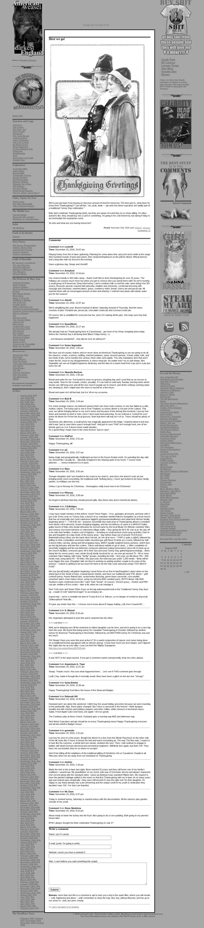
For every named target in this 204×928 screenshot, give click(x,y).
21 (177, 563)
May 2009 (25, 849)
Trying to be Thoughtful (24, 344)
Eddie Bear (165, 432)
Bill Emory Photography (24, 245)
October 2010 (26, 812)
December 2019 (28, 571)
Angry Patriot (19, 285)
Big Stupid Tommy (21, 294)
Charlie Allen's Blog (22, 248)
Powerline (18, 151)
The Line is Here (21, 142)
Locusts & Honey (168, 462)
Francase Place (168, 438)
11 (168, 560)
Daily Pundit (19, 131)
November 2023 (28, 468)
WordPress (126, 914)
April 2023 (25, 483)
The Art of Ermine (21, 265)
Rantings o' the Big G (170, 491)
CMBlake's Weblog (22, 300)
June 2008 (25, 873)
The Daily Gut (19, 129)
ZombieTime (19, 160)
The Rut (16, 370)
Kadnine (164, 451)
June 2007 (25, 899)
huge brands (166, 84)
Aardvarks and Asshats (171, 379)
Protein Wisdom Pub (23, 149)
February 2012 (27, 777)
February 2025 (27, 435)
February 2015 (27, 698)
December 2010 (28, 807)
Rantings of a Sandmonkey (26, 219)
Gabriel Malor (167, 441)
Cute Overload (20, 361)
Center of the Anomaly (171, 408)
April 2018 (25, 615)
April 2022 (25, 509)
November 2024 (28, 442)
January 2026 (27, 411)
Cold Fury (17, 125)
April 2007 (25, 904)
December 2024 (28, 439)
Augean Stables (20, 287)
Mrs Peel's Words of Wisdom (174, 471)
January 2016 (27, 674)
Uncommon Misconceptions (173, 530)
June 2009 (25, 847)
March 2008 (26, 880)
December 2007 (28, 886)
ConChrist (165, 410)
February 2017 (27, 645)
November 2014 (28, 704)
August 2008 (26, 869)
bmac (163, 401)
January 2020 (27, 569)
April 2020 (25, 562)
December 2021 (28, 518)
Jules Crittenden (21, 140)
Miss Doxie (18, 324)
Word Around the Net (170, 535)
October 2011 (26, 785)
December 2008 (28, 860)
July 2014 (25, 713)
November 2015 (28, 678)
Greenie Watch (20, 188)
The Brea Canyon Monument (174, 403)
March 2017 (26, 643)
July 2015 (25, 687)
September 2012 (28, 761)
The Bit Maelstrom (169, 399)
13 (174, 560)
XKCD (16, 379)
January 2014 (27, 726)
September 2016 (28, 656)
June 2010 (25, 820)
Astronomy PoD (20, 355)
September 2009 (28, 840)
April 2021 (25, 536)
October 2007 (26, 891)
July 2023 (25, 477)
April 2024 (25, 457)
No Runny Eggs (20, 145)
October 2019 (26, 575)
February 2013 (27, 750)
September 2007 (28, 893)
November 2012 (28, 757)
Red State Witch (168, 493)
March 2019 (26, 590)
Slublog (164, 506)
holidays (138, 228)
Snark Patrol (19, 340)
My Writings (18, 228)
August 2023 (26, 474)
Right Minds (166, 495)
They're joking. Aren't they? (26, 193)
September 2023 (28, 472)
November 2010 (28, 810)
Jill (14, 315)
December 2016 (28, 650)
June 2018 (25, 610)
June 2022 (25, 505)
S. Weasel (165, 502)
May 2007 (25, 902)
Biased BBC (19, 173)
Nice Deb (164, 478)
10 (165, 560)
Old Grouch (18, 331)
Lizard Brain (166, 458)
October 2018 (26, 601)
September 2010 (28, 814)
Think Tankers (167, 522)
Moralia (164, 465)
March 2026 (26, 406)
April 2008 (25, 877)
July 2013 (25, 739)
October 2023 (26, 470)
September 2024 (28, 446)
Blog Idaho (18, 296)
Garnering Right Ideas (171, 443)
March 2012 (26, 774)
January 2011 (26, 805)
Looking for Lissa (21, 326)
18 (168, 563)
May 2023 (25, 481)
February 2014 (27, 724)
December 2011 (27, 781)
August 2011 (26, 790)
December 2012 (28, 755)
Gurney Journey (21, 252)
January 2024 (27, 463)
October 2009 (26, 838)
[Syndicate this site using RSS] (184, 331)
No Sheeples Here (21, 329)
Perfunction (166, 482)
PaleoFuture (19, 368)
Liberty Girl (18, 322)
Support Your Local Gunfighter (175, 519)
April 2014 (25, 720)
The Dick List (19, 302)
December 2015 (28, 676)
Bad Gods (18, 357)
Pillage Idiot (166, 484)
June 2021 (25, 531)
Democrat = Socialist (170, 416)
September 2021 (28, 525)
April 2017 (25, 641)
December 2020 (28, 544)
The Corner (18, 127)
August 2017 (26, 632)
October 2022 (26, 496)
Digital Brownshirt (169, 425)
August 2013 (26, 737)
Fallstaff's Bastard (169, 436)
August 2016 (26, 658)
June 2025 (25, 426)
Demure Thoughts (169, 419)
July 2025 (25, 424)
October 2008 (26, 864)
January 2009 (27, 858)
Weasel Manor (20, 274)
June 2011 (25, 794)
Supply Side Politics (170, 517)
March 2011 (25, 801)
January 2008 (27, 884)
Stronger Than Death (170, 515)
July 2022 (25, 503)
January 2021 (27, 542)
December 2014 (28, 702)
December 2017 (28, 623)
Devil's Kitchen (20, 177)
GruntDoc (165, 445)
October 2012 (26, 759)
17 (165, 563)
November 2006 (28, 923)
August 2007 (26, 895)
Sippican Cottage (21, 337)
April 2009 (25, 851)
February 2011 (27, 803)
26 (171, 566)
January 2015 (27, 700)
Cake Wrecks (19, 359)
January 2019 (27, 595)
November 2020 (28, 547)
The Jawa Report (21, 136)
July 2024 (25, 450)
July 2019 (25, 582)
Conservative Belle (169, 412)
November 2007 (28, 888)
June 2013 (25, 742)
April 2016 (25, 667)
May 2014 (25, 718)
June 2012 (25, 768)
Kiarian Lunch (19, 318)
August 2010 (26, 816)
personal (146, 228)
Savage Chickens (21, 372)
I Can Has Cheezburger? (24, 364)
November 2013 (28, 731)
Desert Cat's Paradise (170, 421)
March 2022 (26, 512)
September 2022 (28, 498)
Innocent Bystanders (170, 449)
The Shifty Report (21, 335)
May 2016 (25, 665)
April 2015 (25, 693)
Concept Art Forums (22, 250)
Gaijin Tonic (19, 202)
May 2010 (25, 823)
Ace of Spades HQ (169, 377)
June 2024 (25, 452)
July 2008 (25, 871)
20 (174, 563)
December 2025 (28, 413)
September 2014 (28, 709)
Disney (165, 74)
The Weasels (19, 272)
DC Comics (168, 62)
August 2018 (26, 606)
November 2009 (28, 836)
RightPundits (19, 153)
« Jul (186, 572)
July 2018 (25, 608)
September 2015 (28, 682)
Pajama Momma (168, 480)
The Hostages (167, 447)
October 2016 (26, 654)
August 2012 (26, 764)
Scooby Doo (169, 71)
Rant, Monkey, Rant (169, 489)
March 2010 (26, 827)
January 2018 (27, 621)
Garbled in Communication (26, 309)
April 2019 (25, 588)
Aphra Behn (18, 171)
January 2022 (27, 516)
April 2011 (25, 799)
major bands (183, 84)
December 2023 (28, 466)
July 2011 (25, 792)
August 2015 (26, 685)
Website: (53, 852)
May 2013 (25, 744)
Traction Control (168, 528)
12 (171, 560)
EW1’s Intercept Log (22, 307)
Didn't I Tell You (167, 423)
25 (168, 566)
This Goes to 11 (168, 526)
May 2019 (25, 586)
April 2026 (25, 404)
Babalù (16, 237)
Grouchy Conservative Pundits (28, 311)
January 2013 (27, 753)
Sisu (15, 156)
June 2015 (25, 689)
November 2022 (28, 494)
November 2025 (28, 415)
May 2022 (25, 507)
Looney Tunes (170, 65)
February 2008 (27, 882)
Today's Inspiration (22, 254)
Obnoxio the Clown (22, 184)
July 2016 (25, 661)
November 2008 (28, 862)
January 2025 (27, 437)
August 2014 (26, 711)
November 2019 (28, 573)
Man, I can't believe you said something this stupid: (73, 861)
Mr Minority (165, 469)
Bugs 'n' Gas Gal (21, 298)
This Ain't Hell (167, 524)
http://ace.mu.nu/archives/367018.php (67, 648)
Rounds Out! (166, 500)
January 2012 (27, 779)
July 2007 (25, 897)
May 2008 (25, 875)
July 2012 (25, 766)
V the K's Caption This (171, 533)
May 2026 (25, 402)
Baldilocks (165, 397)
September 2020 (28, 551)
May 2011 (24, 796)
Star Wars (167, 68)
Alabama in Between (170, 390)
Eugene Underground (170, 434)
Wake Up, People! (21, 346)
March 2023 (26, 485)
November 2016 (28, 652)
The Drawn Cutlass (169, 430)
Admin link (17, 116)
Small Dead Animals (23, 191)
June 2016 (25, 663)
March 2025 (26, 433)
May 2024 (25, 455)
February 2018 (27, 619)
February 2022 (27, 514)
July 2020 (25, 555)
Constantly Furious (22, 175)
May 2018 (25, 612)
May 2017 (25, 639)
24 (165, 566)
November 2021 (28, 520)
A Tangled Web (20, 169)
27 (174, 566)
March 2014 (26, 722)
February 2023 (27, 488)
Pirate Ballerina (20, 147)
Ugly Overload (20, 375)
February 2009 (27, 856)
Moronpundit (166, 467)
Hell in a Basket (20, 313)
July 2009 (25, 845)
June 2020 (25, 558)
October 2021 (26, 523)
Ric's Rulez (18, 333)
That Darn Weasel (21, 267)
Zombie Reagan (28, 60)
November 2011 (27, 783)
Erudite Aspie (19, 304)
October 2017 (26, 628)
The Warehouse (20, 377)
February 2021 (27, 540)
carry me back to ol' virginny (65, 907)
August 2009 (26, 842)
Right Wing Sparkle (169, 497)
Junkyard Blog (20, 138)
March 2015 (26, 696)
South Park (168, 59)
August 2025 (26, 422)
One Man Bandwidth (22, 204)
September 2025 (28, 420)
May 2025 (25, 428)
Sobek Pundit (166, 513)
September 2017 (28, 630)
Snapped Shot (167, 508)
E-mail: (52, 843)
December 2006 (33, 920)
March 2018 (26, 617)
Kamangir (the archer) (23, 217)
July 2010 (25, 818)
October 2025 (26, 417)
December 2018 (28, 597)
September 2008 (28, 866)
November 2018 (28, 599)
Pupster (164, 487)
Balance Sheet (167, 395)
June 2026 (25, 400)
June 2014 (25, 715)
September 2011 (28, 788)
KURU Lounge (167, 460)
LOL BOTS (18, 366)
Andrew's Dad (167, 392)
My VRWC (165, 476)
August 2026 (26, 395)
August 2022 (26, 501)
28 (177, 566)
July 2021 (25, 529)
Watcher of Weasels (22, 269)
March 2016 (26, 669)
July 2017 (25, 634)
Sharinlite (165, 504)
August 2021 (26, 527)
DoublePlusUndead (169, 427)
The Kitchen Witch (21, 320)
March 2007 (26, 906)
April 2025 (25, 431)
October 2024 (26, 444)
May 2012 (25, 770)
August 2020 (26, 553)
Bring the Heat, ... (168, 405)
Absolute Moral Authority (172, 388)
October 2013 (26, 733)
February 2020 (27, 566)
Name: (52, 834)
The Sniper (165, 511)
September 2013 (28, 735)
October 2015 (26, 680)
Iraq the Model (20, 215)
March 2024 (26, 459)
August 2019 (26, 580)
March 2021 (26, 538)
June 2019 (25, 584)
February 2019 (27, 593)
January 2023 (27, 490)
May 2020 (25, 560)
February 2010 (27, 829)
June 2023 (25, 479)
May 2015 (25, 691)
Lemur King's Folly (169, 454)
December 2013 (28, 728)
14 (177, 560)
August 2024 (26, 448)
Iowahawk (18, 134)
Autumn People (167, 386)
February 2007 (27, 908)
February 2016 (27, 672)
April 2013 (25, 746)
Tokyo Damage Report (23, 206)
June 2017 (25, 636)
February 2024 (27, 461)
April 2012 (25, 772)
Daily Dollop (166, 414)
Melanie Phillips (20, 182)
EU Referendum (20, 180)
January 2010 (27, 831)
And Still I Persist (168, 381)
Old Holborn (19, 186)
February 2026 (27, 409)
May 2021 (25, 534)
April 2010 (25, 825)
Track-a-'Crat (19, 342)
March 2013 (26, 748)
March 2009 (26, 853)
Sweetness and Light (23, 158)
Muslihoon (165, 473)
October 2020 (26, 549)
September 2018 (28, 604)
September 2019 (28, 577)
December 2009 (28, 834)
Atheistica (165, 384)
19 (171, 563)
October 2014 (26, 707)
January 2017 (27, 647)
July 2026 (25, 398)
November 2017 (28, 626)
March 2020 (26, 564)
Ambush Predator (21, 283)
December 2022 (28, 492)
